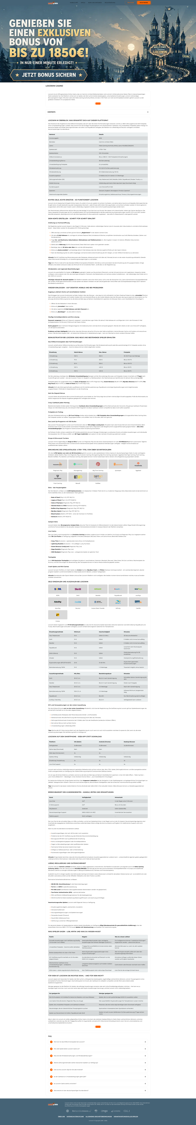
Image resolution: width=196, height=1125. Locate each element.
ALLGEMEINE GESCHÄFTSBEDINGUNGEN (99, 1116)
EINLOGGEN (130, 2)
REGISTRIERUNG (110, 2)
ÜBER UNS (61, 1116)
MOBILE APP (74, 2)
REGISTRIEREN (144, 2)
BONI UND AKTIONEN (95, 2)
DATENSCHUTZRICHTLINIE (75, 1116)
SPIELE (83, 2)
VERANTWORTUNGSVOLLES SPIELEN (126, 1116)
